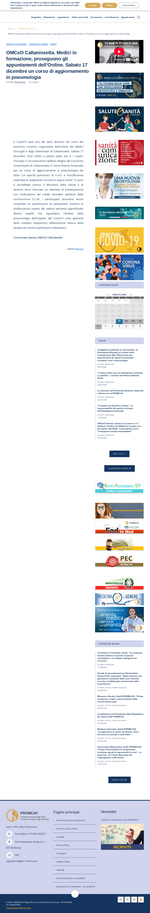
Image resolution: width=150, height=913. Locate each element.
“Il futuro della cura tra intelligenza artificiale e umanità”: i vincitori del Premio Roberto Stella (120, 375)
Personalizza (129, 5)
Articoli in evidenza (25, 28)
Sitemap (60, 870)
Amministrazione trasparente (70, 820)
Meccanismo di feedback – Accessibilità (75, 886)
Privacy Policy (62, 845)
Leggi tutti (118, 780)
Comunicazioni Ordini (67, 828)
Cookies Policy (63, 861)
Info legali (61, 853)
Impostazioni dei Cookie (18, 908)
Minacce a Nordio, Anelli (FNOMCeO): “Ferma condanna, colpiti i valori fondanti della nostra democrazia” (120, 699)
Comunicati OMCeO (38, 44)
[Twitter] (134, 899)
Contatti (60, 837)
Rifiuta (109, 5)
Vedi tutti (118, 454)
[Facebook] (127, 899)
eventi (53, 44)
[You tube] (141, 899)
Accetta (92, 5)
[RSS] (121, 899)
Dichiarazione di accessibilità (70, 878)
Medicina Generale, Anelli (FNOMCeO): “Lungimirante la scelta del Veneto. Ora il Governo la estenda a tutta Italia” (118, 731)
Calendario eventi (118, 468)
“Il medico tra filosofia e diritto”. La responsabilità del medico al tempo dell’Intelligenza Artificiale (115, 408)
